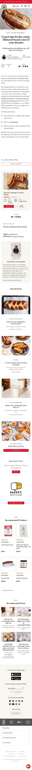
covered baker (14, 122)
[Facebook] (10, 701)
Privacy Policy (11, 753)
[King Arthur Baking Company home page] (4, 7)
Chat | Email (19, 503)
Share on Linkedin (25, 66)
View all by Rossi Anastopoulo (12, 280)
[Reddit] (16, 704)
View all (16, 471)
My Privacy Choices (24, 756)
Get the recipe (16, 450)
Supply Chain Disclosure (11, 751)
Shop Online (6, 728)
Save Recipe (21, 206)
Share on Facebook (19, 66)
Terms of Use (20, 753)
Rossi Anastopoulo (12, 57)
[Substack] (19, 704)
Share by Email (21, 66)
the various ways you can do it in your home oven (15, 99)
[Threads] (19, 701)
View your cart (25, 6)
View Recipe (8, 206)
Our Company (6, 742)
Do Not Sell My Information (10, 756)
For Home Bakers (7, 733)
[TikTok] (13, 701)
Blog (8, 33)
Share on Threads (27, 66)
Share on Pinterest (23, 66)
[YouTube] (13, 704)
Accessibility (21, 751)
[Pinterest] (22, 701)
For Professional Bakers (9, 737)
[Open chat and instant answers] (28, 766)
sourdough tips (12, 234)
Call (10, 503)
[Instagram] (16, 701)
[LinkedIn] (10, 704)
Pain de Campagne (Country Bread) (15, 227)
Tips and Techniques (17, 33)
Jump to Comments (15, 164)
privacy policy (18, 691)
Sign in (22, 6)
